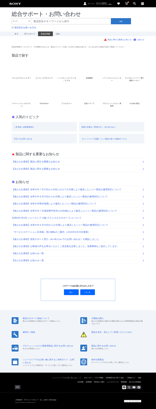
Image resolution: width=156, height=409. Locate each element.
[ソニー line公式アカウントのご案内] (124, 387)
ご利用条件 (18, 400)
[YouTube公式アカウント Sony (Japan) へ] (134, 387)
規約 (139, 378)
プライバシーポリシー (31, 400)
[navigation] (143, 3)
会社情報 (80, 382)
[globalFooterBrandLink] (132, 401)
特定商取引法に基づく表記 (115, 378)
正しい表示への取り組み (48, 400)
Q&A (58, 34)
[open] (135, 3)
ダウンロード (29, 34)
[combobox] (61, 21)
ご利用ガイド (131, 378)
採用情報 (89, 382)
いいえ (88, 292)
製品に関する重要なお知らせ (119, 39)
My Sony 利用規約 (135, 382)
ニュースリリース (113, 382)
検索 (120, 21)
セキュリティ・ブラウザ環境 (93, 378)
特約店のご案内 (99, 382)
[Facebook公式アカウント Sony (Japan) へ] (138, 387)
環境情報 (124, 382)
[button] (151, 401)
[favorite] (119, 3)
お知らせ (140, 39)
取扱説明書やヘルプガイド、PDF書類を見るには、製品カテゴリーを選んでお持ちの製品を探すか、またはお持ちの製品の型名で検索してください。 (69, 47)
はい (71, 292)
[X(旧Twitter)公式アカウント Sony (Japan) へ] (129, 387)
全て (16, 34)
